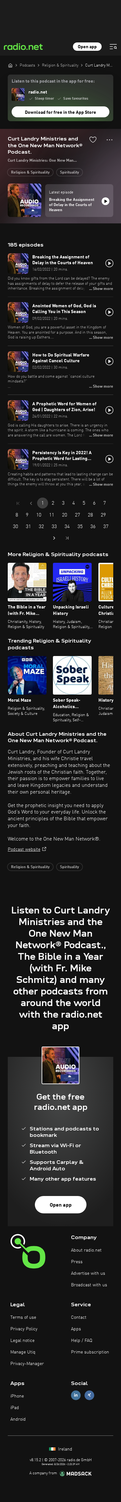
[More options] (109, 140)
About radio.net (86, 1250)
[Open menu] (113, 46)
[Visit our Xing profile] (89, 1395)
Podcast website (24, 849)
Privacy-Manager (27, 1364)
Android (18, 1419)
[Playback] (105, 201)
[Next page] (54, 538)
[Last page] (67, 538)
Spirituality (69, 173)
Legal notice (22, 1340)
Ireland (64, 1449)
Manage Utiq (22, 1352)
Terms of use (23, 1317)
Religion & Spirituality (30, 173)
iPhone (17, 1396)
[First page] (18, 503)
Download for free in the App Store (60, 112)
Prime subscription (90, 1352)
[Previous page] (31, 503)
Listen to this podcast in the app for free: (53, 81)
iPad (14, 1408)
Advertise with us (88, 1273)
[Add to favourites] (93, 139)
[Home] (10, 65)
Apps (76, 1329)
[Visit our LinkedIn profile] (75, 1395)
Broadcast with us (89, 1285)
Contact (78, 1317)
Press (77, 1262)
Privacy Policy (23, 1329)
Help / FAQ (81, 1340)
